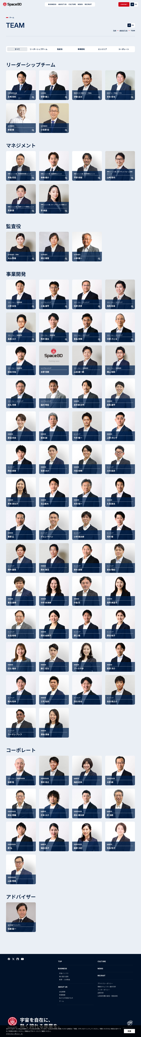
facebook (9, 959)
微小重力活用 (63, 976)
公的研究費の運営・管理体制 (108, 996)
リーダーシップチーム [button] (38, 49)
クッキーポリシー (104, 990)
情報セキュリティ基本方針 (107, 986)
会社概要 (62, 992)
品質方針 (101, 993)
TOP (114, 30)
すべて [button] (17, 49)
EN (136, 4)
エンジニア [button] (102, 49)
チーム (61, 1001)
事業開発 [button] (81, 49)
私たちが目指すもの (66, 998)
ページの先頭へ (136, 959)
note (18, 959)
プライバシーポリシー (13, 1034)
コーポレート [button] (123, 49)
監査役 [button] (59, 49)
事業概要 (62, 995)
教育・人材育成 (64, 979)
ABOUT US (123, 30)
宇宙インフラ (63, 973)
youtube (22, 959)
